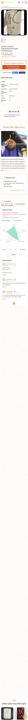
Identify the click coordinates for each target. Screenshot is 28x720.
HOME (2, 6)
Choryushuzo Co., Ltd (6, 56)
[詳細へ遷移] (7, 713)
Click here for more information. (10, 217)
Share (15, 72)
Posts (22, 72)
